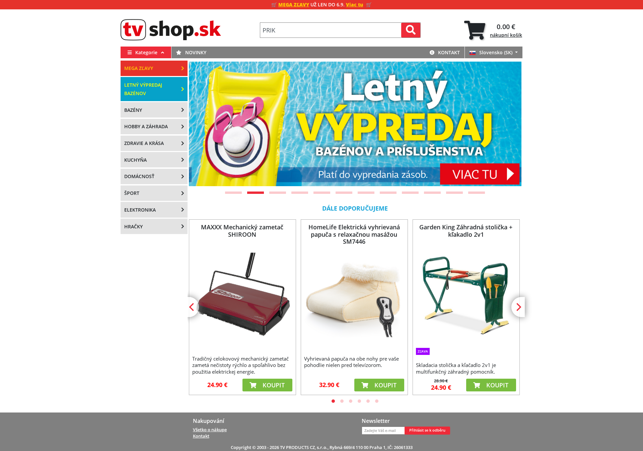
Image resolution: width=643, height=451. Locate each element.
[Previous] (202, 124)
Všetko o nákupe (210, 430)
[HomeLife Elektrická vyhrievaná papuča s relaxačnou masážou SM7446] (354, 295)
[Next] (508, 124)
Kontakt (448, 52)
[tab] (493, 30)
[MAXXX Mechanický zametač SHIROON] (242, 295)
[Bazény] (355, 124)
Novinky (195, 52)
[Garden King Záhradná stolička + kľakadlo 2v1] (466, 295)
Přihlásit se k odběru (427, 430)
